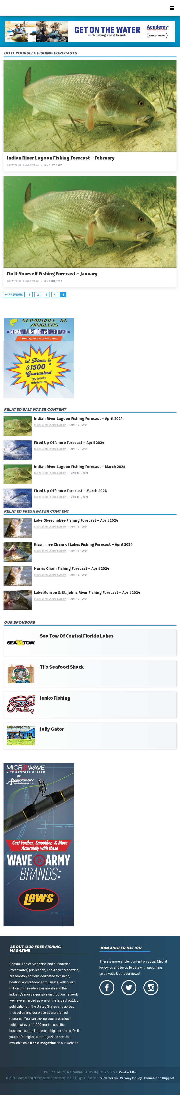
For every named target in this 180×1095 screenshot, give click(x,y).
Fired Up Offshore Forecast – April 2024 (69, 442)
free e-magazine (43, 1043)
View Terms (109, 1078)
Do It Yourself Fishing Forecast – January (52, 273)
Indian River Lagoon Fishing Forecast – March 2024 (79, 466)
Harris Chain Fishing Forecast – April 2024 (71, 568)
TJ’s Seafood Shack (62, 667)
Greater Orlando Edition (23, 165)
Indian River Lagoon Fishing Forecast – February (61, 158)
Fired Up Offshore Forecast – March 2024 (70, 491)
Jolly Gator (52, 729)
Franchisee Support (159, 1078)
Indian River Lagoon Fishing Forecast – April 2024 (78, 418)
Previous (16, 294)
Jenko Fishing (55, 698)
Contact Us (127, 1072)
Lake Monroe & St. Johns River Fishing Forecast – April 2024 (87, 592)
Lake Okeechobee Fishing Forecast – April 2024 (76, 520)
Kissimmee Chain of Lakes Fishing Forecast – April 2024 (83, 544)
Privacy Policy (131, 1078)
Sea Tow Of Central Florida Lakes (77, 636)
